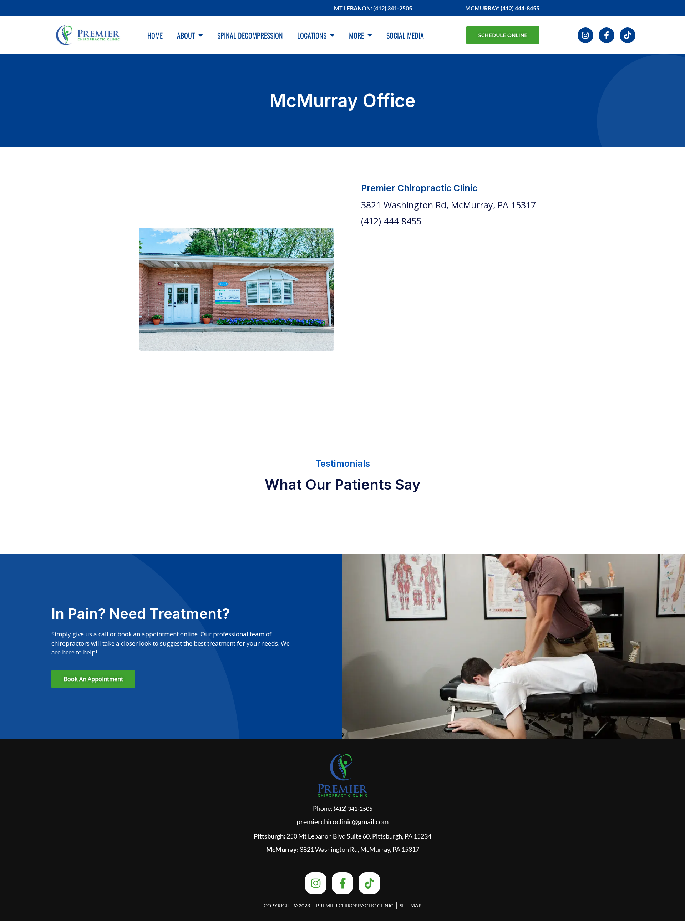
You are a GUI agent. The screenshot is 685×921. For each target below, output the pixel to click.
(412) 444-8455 (391, 221)
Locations (311, 35)
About (186, 35)
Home (155, 35)
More (356, 35)
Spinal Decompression (250, 35)
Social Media (405, 35)
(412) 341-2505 (353, 808)
